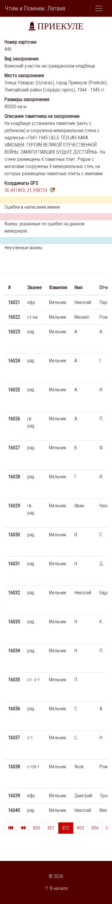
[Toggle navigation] (98, 8)
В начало (59, 888)
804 (95, 828)
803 (80, 828)
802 (65, 828)
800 (36, 828)
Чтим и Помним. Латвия (35, 8)
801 (51, 828)
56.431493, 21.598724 (25, 190)
